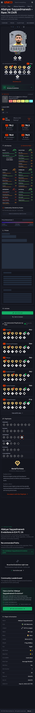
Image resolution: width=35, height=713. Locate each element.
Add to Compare (18, 317)
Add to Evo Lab (18, 313)
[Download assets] (24, 27)
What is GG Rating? (17, 119)
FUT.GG (3, 6)
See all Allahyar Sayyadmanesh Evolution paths (15, 551)
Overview (4, 23)
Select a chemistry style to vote (17, 213)
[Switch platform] (4, 112)
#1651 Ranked (25, 129)
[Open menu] (2, 2)
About (29, 711)
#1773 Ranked (9, 129)
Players (9, 6)
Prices (12, 23)
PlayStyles (20, 23)
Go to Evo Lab (17, 570)
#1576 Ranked (9, 139)
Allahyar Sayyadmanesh (20, 6)
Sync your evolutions (17, 608)
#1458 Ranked (25, 139)
